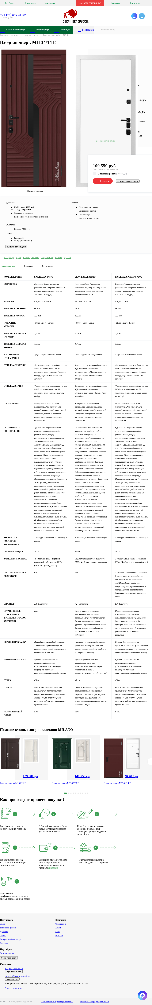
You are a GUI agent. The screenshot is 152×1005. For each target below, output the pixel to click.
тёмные (58, 258)
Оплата (3, 935)
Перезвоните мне (13, 971)
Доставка (4, 932)
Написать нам (12, 979)
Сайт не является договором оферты (57, 1001)
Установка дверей (8, 928)
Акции (58, 928)
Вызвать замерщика (90, 3)
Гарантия (4, 943)
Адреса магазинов (14, 988)
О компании (60, 924)
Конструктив (47, 266)
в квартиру (9, 258)
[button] (65, 793)
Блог (57, 932)
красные (67, 258)
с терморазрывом (31, 258)
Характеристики (8, 266)
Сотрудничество (7, 953)
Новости (59, 935)
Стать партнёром (8, 958)
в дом (18, 258)
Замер (2, 924)
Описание (28, 266)
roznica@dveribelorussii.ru (17, 976)
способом (53, 868)
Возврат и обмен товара (10, 939)
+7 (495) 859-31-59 (13, 14)
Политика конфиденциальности (94, 1001)
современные (47, 258)
